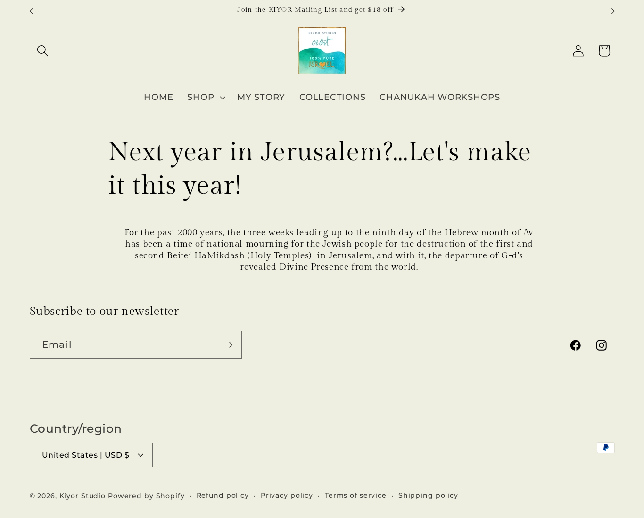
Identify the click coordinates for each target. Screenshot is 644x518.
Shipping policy (428, 495)
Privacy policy (287, 495)
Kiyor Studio (82, 496)
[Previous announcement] (31, 11)
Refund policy (223, 495)
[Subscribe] (228, 344)
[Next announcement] (613, 11)
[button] (43, 51)
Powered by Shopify (146, 496)
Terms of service (356, 495)
